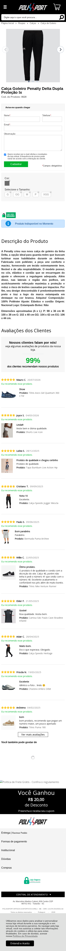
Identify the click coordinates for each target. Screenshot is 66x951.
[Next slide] (60, 49)
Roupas (22, 23)
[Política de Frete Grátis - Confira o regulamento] (33, 782)
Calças (33, 23)
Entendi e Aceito (20, 943)
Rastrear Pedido (19, 833)
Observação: (10, 134)
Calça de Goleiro (48, 23)
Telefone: (47, 115)
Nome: (7, 115)
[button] (29, 81)
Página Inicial (7, 23)
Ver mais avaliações (33, 734)
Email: (7, 124)
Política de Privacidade (25, 936)
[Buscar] (61, 17)
